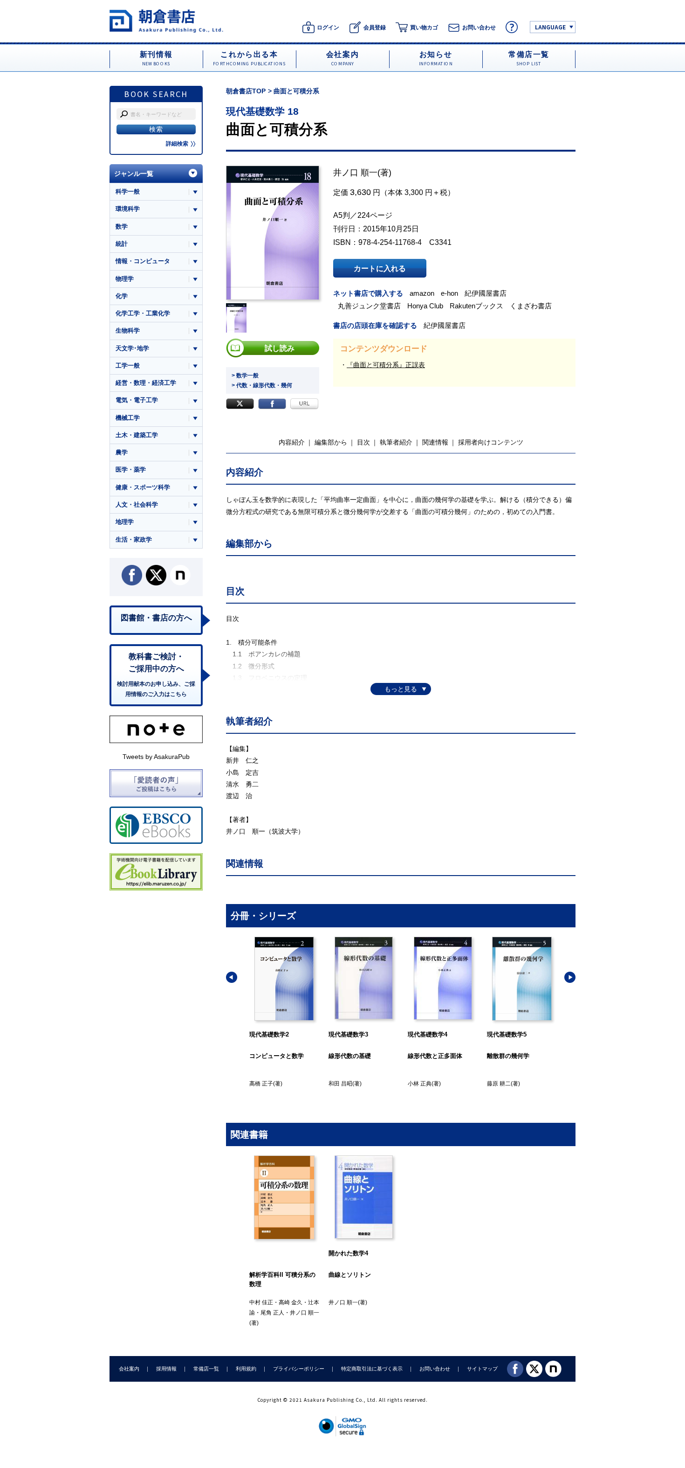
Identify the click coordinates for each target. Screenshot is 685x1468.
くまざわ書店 (531, 306)
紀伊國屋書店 (486, 293)
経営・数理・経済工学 (146, 382)
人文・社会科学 (137, 504)
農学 (122, 452)
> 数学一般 (245, 375)
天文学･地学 (132, 348)
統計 (122, 243)
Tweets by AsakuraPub (156, 756)
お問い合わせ (434, 1368)
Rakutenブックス (476, 306)
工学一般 (128, 365)
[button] (231, 977)
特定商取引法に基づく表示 (372, 1368)
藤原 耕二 (499, 1083)
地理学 (125, 521)
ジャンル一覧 (133, 173)
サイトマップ (482, 1368)
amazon (422, 293)
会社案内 (129, 1368)
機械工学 (128, 417)
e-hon (449, 293)
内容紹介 (292, 442)
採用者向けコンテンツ (490, 442)
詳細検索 (177, 143)
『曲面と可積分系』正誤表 (386, 365)
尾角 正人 (272, 1312)
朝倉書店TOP (246, 91)
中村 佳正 (261, 1302)
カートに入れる (380, 268)
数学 (122, 226)
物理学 (125, 278)
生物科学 (128, 330)
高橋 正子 (261, 1083)
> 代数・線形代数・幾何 (262, 385)
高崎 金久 (290, 1302)
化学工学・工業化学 (143, 313)
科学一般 (128, 191)
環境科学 (128, 208)
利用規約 (246, 1368)
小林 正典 (420, 1083)
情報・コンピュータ (143, 260)
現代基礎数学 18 (262, 111)
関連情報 (435, 442)
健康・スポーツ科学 (143, 487)
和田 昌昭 (340, 1083)
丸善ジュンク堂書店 (369, 306)
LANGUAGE (550, 27)
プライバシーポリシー (298, 1368)
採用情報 (166, 1368)
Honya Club (425, 306)
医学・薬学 (131, 469)
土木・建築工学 (137, 434)
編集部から (331, 442)
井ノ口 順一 (355, 172)
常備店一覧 (206, 1368)
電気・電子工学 (137, 400)
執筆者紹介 (396, 442)
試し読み (280, 348)
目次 (363, 442)
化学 (122, 295)
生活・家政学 (134, 539)
